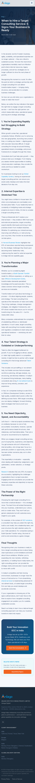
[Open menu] (32, 3)
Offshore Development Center (15, 279)
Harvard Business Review (11, 243)
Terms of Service (17, 779)
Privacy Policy (5, 779)
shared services (6, 581)
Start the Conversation (16, 648)
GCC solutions (27, 520)
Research (4, 472)
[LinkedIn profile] (3, 722)
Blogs (2, 16)
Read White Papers (17, 672)
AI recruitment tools (24, 381)
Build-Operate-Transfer (22, 273)
